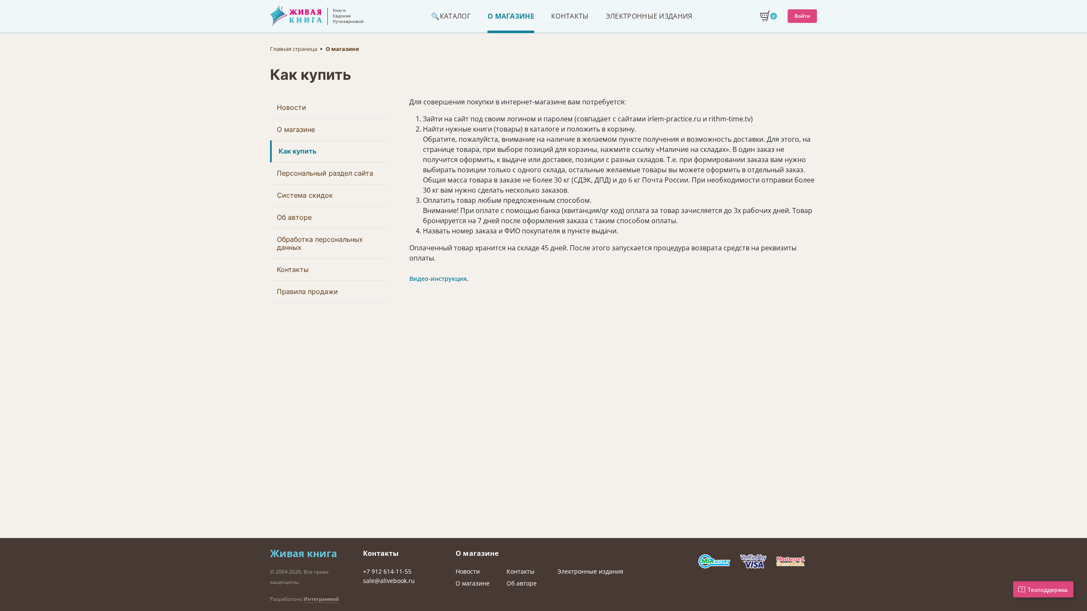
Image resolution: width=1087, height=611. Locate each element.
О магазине (296, 129)
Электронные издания (590, 571)
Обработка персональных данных (320, 243)
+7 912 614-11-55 (387, 571)
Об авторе (294, 217)
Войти (802, 16)
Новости (291, 107)
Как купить (297, 151)
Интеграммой (321, 599)
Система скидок (305, 195)
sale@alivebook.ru (389, 581)
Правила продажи (307, 291)
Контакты (293, 269)
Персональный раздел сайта (325, 173)
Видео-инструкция (438, 279)
